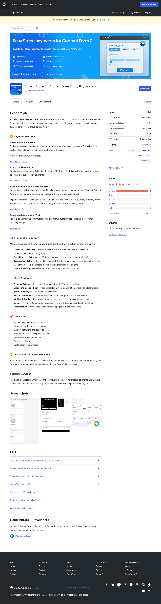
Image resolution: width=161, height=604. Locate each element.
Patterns (42, 574)
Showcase (43, 562)
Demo (24, 161)
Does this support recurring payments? (28, 476)
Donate (100, 570)
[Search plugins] (36, 28)
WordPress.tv (74, 574)
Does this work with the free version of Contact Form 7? (36, 460)
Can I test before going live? (23, 500)
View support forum (118, 234)
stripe (148, 155)
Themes (42, 566)
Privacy (13, 574)
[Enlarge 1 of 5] (36, 401)
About (12, 562)
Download (144, 89)
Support (147, 101)
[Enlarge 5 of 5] (98, 420)
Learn (69, 562)
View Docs (15, 161)
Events (99, 566)
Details (16, 101)
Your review (114, 213)
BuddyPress (131, 574)
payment (140, 155)
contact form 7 (134, 150)
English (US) (146, 145)
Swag (99, 574)
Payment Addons (36, 90)
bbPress (129, 570)
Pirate (36, 588)
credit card (146, 150)
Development (45, 101)
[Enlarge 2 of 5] (67, 401)
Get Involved (101, 562)
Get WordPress (149, 4)
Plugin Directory (16, 13)
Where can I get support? (22, 508)
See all (148, 213)
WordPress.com (132, 562)
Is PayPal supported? (20, 484)
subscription (145, 161)
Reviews (29, 101)
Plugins (42, 570)
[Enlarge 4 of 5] (98, 401)
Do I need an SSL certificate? (24, 492)
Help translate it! (102, 20)
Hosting (13, 570)
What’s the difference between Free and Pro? (31, 468)
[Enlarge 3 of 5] (67, 415)
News (12, 566)
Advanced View (116, 168)
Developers (72, 570)
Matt (128, 566)
